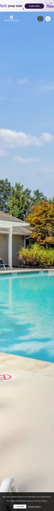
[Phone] (40, 19)
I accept (20, 506)
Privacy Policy (34, 506)
